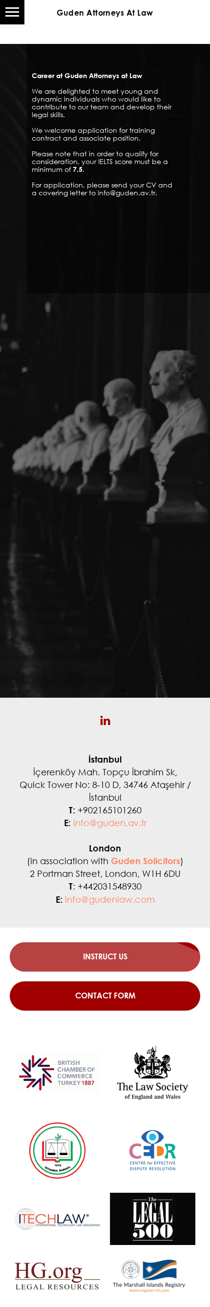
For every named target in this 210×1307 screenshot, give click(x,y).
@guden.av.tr (132, 192)
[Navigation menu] (12, 12)
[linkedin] (105, 720)
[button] (105, 996)
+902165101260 (110, 810)
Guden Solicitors (145, 860)
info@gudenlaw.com (110, 899)
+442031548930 (110, 886)
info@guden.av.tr (110, 822)
